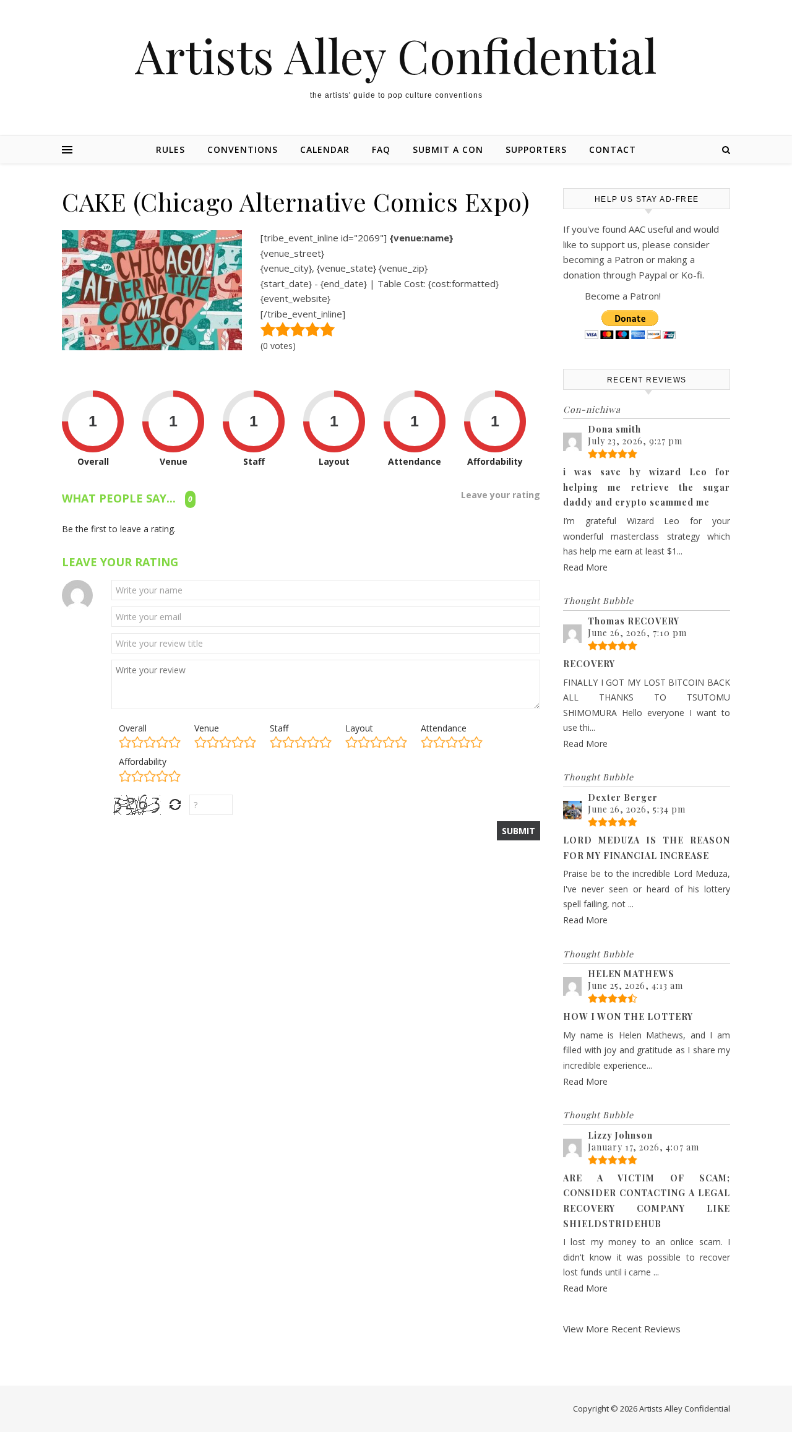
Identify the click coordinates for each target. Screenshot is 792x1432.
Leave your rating (500, 495)
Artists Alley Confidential (396, 55)
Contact (612, 149)
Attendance (444, 728)
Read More (585, 567)
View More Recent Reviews (622, 1328)
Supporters (536, 149)
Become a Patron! (623, 296)
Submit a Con (448, 149)
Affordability (142, 761)
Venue (206, 728)
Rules (170, 149)
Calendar (325, 149)
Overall (133, 728)
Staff (279, 728)
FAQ (381, 149)
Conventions (242, 149)
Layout (359, 728)
